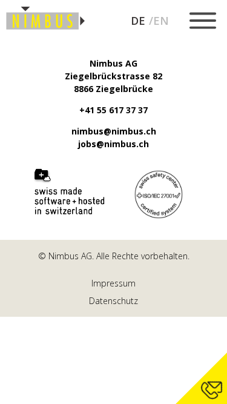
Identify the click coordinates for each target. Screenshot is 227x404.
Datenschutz (113, 300)
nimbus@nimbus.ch (113, 131)
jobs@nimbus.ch (113, 144)
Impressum (113, 283)
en (161, 21)
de (138, 21)
